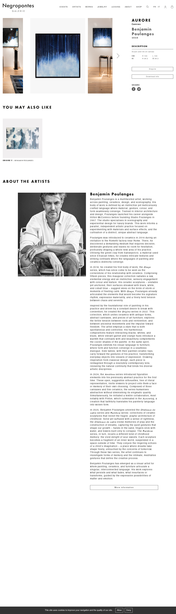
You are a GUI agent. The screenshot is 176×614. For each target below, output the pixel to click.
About (128, 7)
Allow (119, 610)
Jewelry (102, 7)
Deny (128, 610)
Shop (139, 7)
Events (64, 7)
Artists (76, 7)
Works (89, 7)
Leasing (116, 7)
